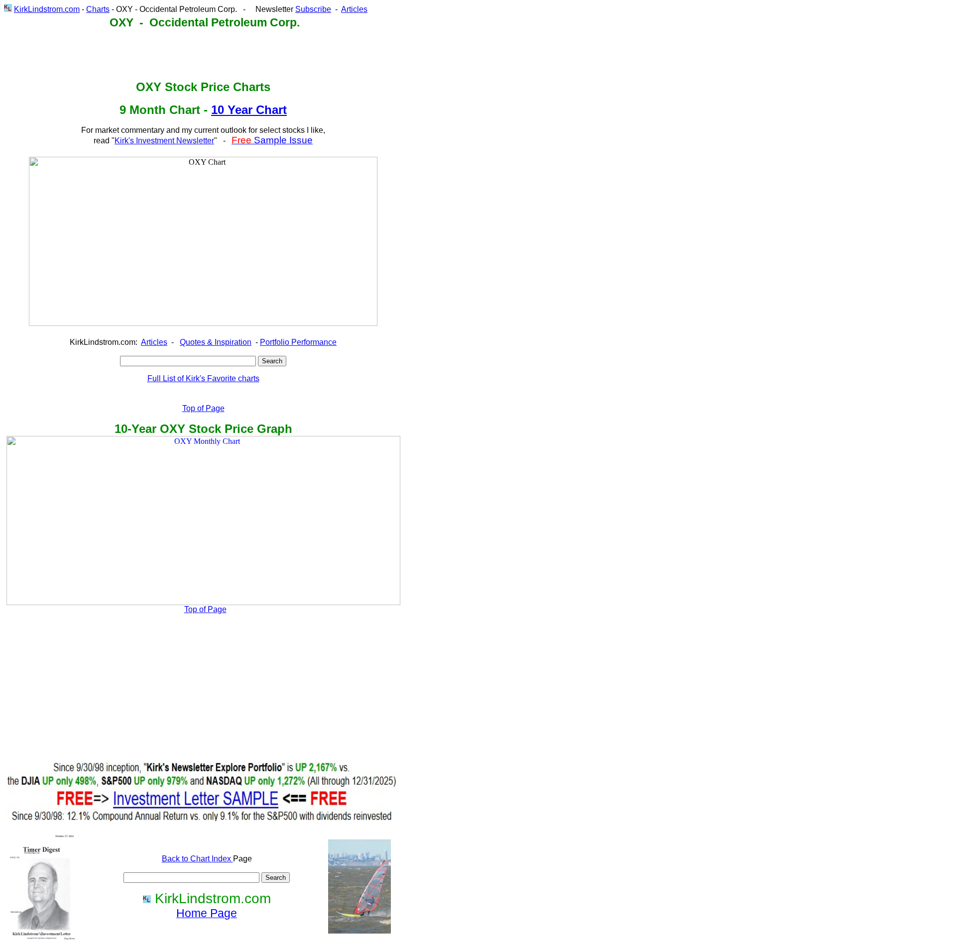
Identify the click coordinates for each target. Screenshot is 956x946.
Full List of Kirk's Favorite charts (203, 378)
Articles (354, 9)
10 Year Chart (249, 109)
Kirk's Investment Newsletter (164, 140)
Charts (98, 9)
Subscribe (313, 9)
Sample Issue (272, 140)
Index (222, 858)
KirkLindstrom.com (47, 9)
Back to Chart (187, 858)
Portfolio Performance (298, 342)
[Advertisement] (187, 54)
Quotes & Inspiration (215, 342)
